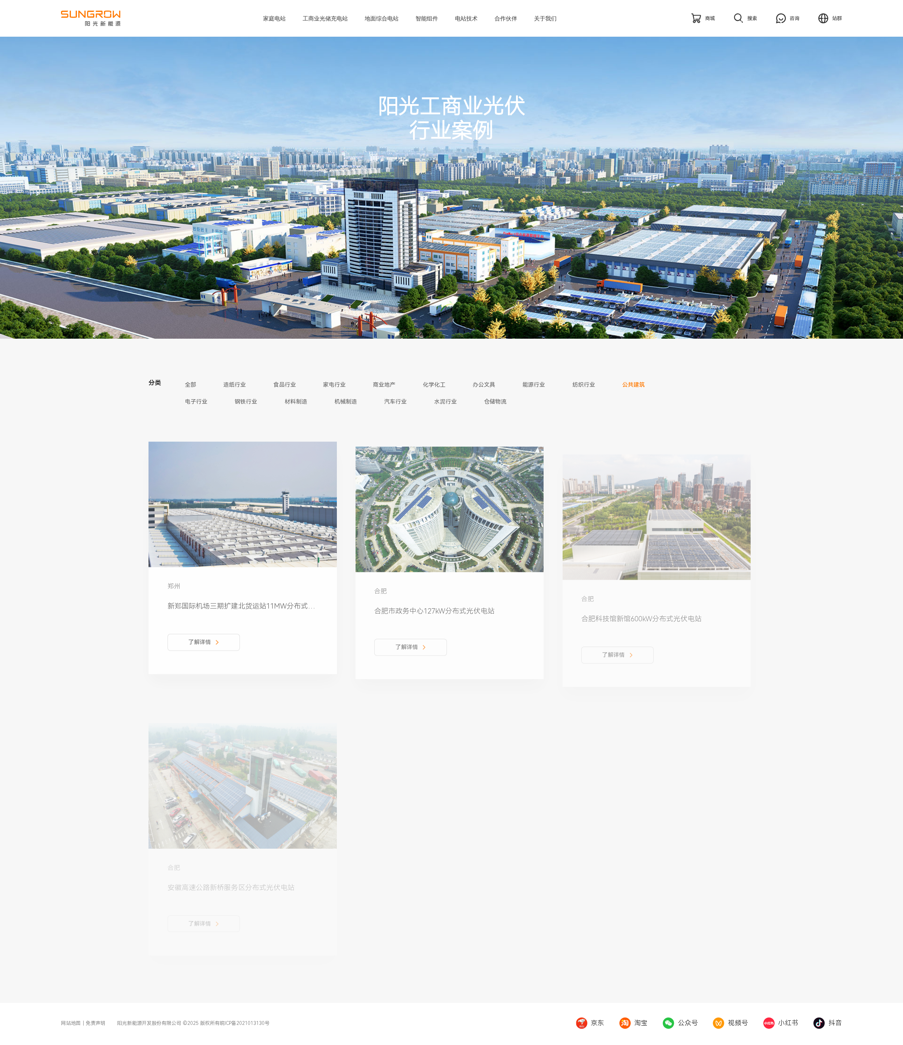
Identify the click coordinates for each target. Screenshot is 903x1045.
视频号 (738, 1023)
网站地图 (71, 1023)
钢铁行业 (246, 402)
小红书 (788, 1023)
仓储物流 (495, 402)
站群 (837, 18)
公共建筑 (633, 385)
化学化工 (434, 385)
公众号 (688, 1023)
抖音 (835, 1023)
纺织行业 (583, 385)
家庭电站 (274, 18)
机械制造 (345, 402)
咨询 (795, 18)
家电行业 (334, 385)
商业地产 (384, 385)
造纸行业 (234, 385)
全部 (190, 385)
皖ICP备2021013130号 (244, 1023)
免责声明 (95, 1023)
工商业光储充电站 (325, 18)
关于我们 (545, 18)
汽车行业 (395, 402)
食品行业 (284, 385)
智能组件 (427, 18)
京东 (597, 1023)
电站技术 (466, 18)
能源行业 (533, 385)
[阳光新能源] (104, 18)
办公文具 (484, 385)
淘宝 (641, 1023)
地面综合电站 (382, 18)
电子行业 (196, 402)
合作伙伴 (506, 18)
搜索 (752, 18)
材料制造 (296, 402)
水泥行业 (445, 402)
